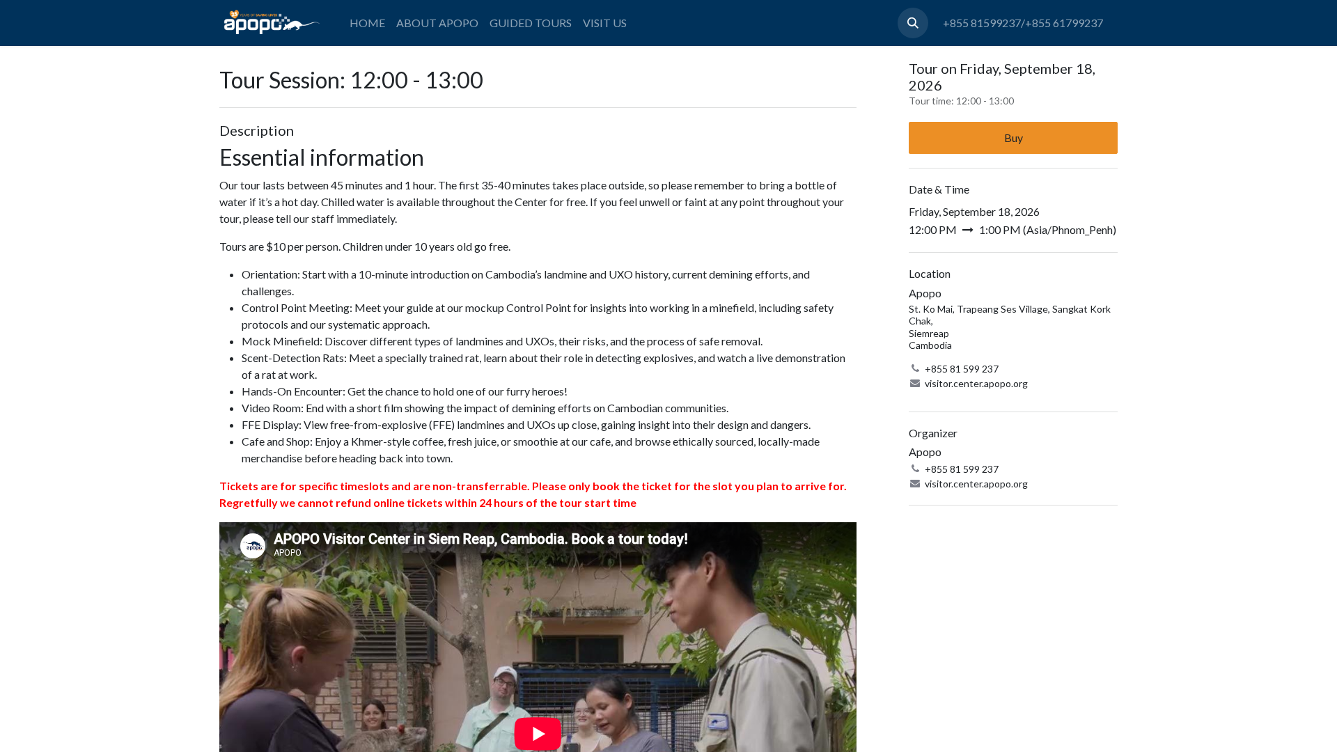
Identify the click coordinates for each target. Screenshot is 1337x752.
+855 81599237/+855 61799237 (1023, 22)
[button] (913, 23)
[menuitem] (367, 23)
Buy (1013, 137)
